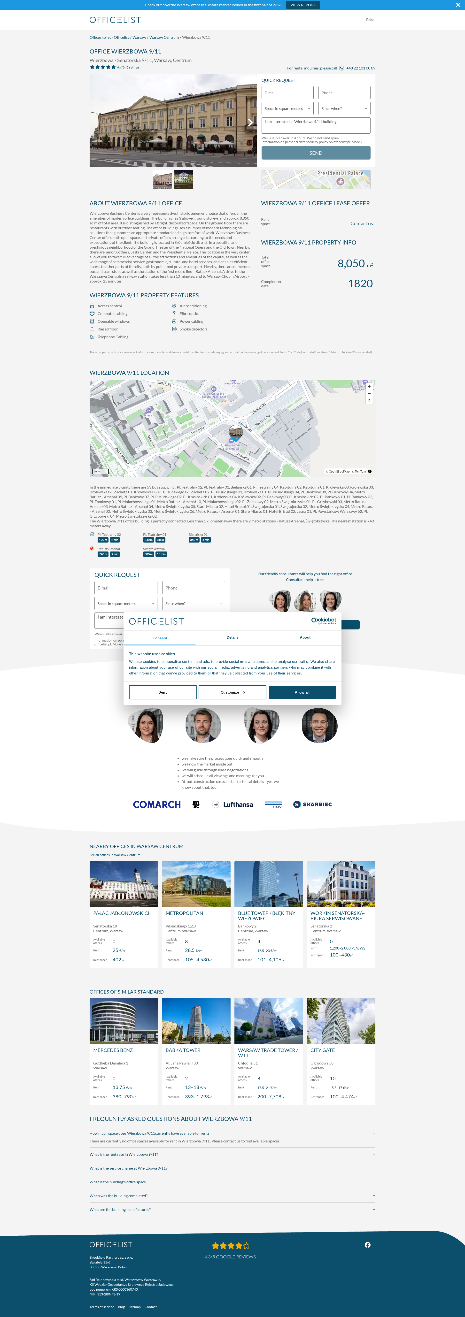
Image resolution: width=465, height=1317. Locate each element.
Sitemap (135, 1307)
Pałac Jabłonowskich (122, 913)
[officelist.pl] (111, 1244)
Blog (121, 1307)
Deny (162, 692)
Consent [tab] (160, 638)
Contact (151, 1307)
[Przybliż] (369, 386)
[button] (232, 428)
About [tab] (305, 637)
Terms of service (102, 1307)
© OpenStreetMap (338, 471)
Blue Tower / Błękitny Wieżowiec (266, 915)
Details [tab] (233, 637)
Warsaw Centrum (164, 37)
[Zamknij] (458, 5)
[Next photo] (250, 122)
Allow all (302, 692)
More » (357, 142)
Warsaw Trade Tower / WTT (268, 1052)
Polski (370, 19)
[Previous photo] (96, 122)
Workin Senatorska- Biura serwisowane (337, 915)
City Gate (322, 1050)
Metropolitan (184, 913)
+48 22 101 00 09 (360, 68)
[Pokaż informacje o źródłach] (370, 471)
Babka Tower (183, 1050)
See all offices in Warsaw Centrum (115, 855)
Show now (124, 959)
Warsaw (139, 37)
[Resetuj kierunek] (369, 400)
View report (303, 4)
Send (316, 153)
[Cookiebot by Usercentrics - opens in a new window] (315, 621)
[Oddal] (369, 393)
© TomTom (359, 471)
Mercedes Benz (113, 1050)
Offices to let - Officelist (109, 37)
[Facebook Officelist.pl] (368, 1245)
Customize (230, 692)
